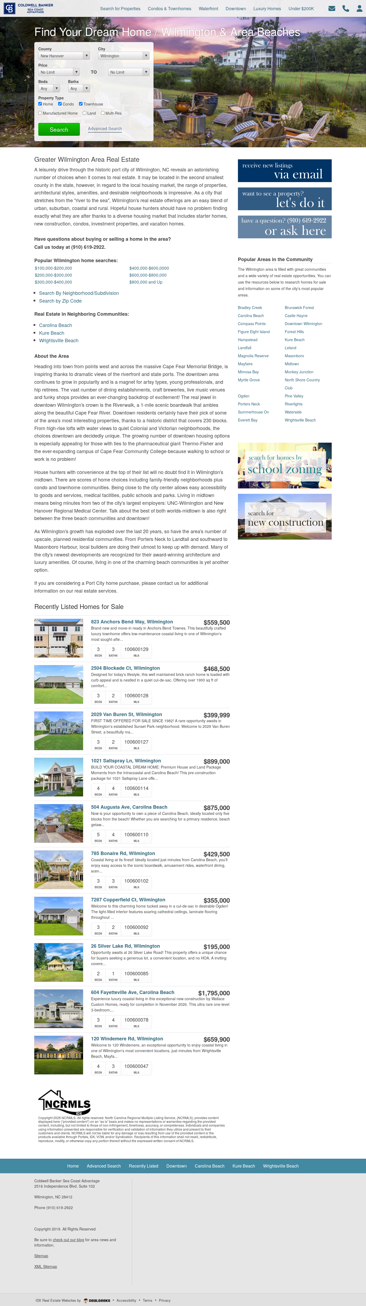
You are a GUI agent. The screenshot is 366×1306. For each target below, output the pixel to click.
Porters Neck (249, 404)
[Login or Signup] (360, 8)
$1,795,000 (214, 992)
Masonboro (294, 355)
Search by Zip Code (60, 300)
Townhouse (93, 104)
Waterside (293, 412)
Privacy (165, 1300)
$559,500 (217, 622)
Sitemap (41, 1255)
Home (47, 104)
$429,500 (217, 853)
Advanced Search (105, 128)
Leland (290, 347)
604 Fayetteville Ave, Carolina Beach (132, 992)
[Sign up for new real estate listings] (285, 170)
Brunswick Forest (299, 307)
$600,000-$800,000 (148, 275)
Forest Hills (294, 331)
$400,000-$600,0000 (149, 268)
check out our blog (68, 1239)
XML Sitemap (45, 1266)
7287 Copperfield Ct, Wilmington (128, 899)
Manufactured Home (60, 113)
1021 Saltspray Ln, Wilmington (126, 760)
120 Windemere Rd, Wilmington (127, 1038)
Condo (68, 104)
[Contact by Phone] (345, 8)
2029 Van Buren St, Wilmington (126, 714)
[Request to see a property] (285, 198)
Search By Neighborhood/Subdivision (79, 292)
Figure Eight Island (254, 331)
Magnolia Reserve (253, 355)
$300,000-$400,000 (53, 282)
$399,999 (217, 715)
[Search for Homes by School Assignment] (285, 465)
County (45, 48)
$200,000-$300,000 (53, 275)
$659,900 (217, 1039)
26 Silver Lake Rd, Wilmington (125, 946)
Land (91, 113)
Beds (43, 81)
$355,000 (217, 900)
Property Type (51, 97)
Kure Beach (51, 332)
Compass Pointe (252, 323)
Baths (73, 81)
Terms (147, 1300)
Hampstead (247, 339)
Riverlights (293, 404)
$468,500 (217, 668)
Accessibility (126, 1300)
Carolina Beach (55, 324)
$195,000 (217, 946)
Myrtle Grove (249, 379)
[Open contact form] (331, 8)
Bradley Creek (250, 307)
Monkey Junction (299, 371)
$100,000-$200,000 (53, 268)
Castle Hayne (296, 315)
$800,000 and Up (145, 282)
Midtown (292, 363)
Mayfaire (245, 363)
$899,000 (217, 761)
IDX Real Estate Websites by (59, 1300)
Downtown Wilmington (303, 323)
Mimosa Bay (248, 371)
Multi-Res (113, 113)
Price (42, 65)
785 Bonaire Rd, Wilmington (123, 853)
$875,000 (217, 807)
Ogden (243, 395)
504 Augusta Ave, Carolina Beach (129, 807)
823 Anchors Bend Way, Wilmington (132, 621)
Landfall (244, 347)
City (101, 48)
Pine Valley (294, 395)
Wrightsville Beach (59, 340)
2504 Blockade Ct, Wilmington (125, 668)
